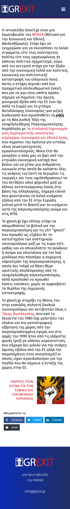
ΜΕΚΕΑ (38, 34)
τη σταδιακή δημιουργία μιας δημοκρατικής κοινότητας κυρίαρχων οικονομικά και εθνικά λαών (35, 133)
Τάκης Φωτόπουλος (18, 314)
